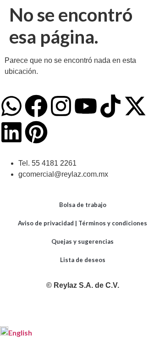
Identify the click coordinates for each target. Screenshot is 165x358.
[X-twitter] (135, 106)
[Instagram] (61, 106)
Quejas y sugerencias (82, 241)
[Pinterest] (36, 132)
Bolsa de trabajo (82, 204)
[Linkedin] (11, 132)
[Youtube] (85, 106)
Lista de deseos (82, 259)
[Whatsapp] (11, 106)
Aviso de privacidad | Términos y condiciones (82, 223)
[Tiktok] (110, 106)
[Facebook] (36, 106)
